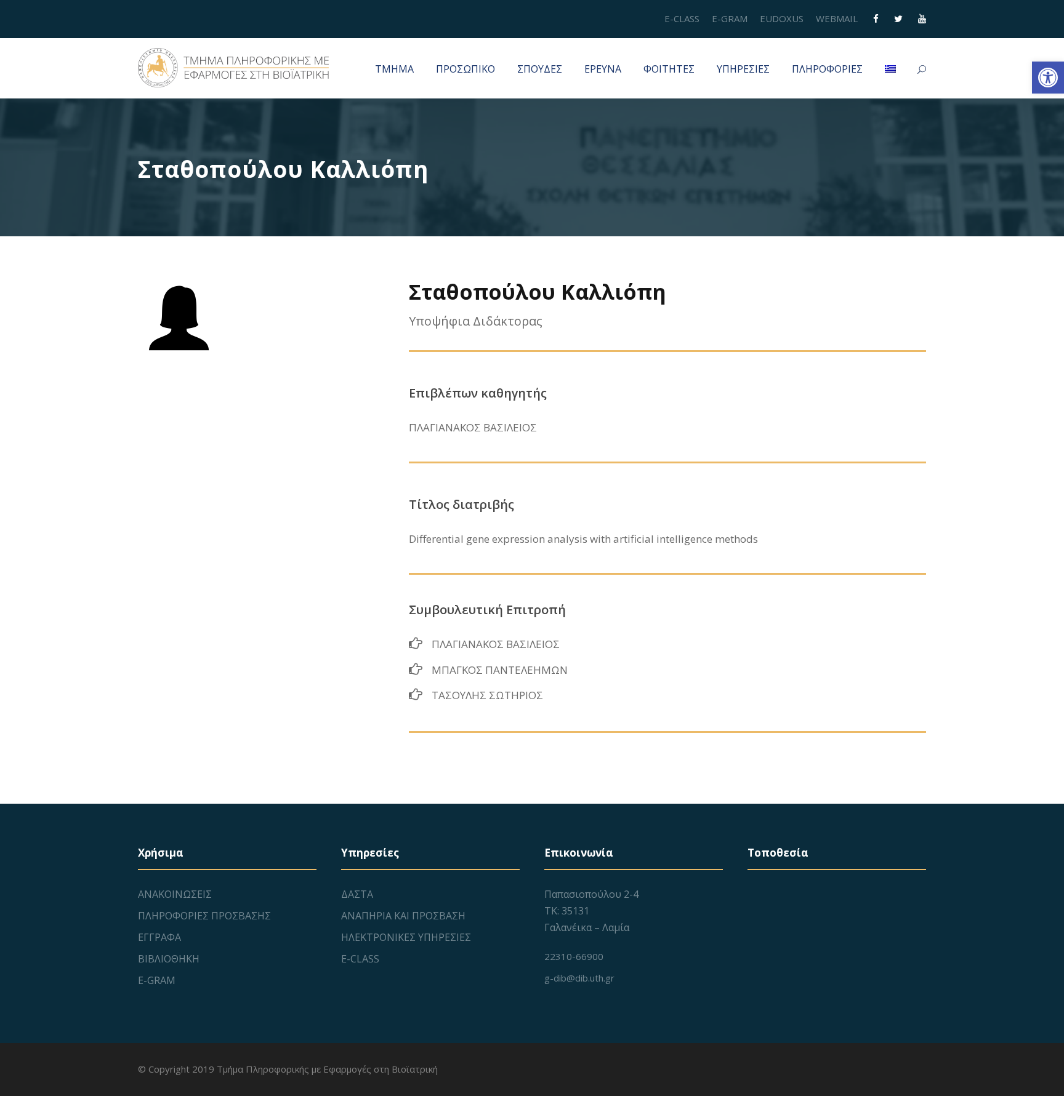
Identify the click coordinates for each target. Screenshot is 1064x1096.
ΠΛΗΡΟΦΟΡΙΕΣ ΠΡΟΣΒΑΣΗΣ (204, 915)
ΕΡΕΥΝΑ (602, 69)
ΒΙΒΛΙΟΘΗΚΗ (169, 959)
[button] (1048, 78)
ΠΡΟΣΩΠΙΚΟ (465, 69)
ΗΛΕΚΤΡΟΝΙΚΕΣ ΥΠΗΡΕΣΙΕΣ (406, 937)
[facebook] (876, 18)
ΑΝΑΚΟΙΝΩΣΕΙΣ (175, 894)
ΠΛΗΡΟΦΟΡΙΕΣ (827, 69)
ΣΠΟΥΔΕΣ (539, 69)
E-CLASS (681, 18)
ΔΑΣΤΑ (357, 894)
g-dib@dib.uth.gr (579, 978)
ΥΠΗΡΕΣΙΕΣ (743, 69)
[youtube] (922, 18)
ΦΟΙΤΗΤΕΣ (669, 69)
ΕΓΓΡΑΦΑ (159, 937)
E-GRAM (730, 18)
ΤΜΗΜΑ (394, 69)
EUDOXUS (782, 18)
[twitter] (898, 18)
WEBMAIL (837, 18)
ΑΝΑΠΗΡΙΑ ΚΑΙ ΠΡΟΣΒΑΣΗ (403, 915)
